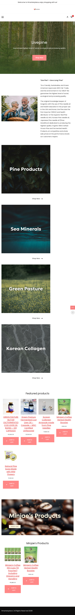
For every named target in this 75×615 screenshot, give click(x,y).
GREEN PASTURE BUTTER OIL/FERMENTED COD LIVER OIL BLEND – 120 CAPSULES (10, 424)
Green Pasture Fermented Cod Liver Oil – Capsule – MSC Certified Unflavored (29, 424)
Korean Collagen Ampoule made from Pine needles (46, 422)
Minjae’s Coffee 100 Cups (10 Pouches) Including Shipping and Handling (12, 572)
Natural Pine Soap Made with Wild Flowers (11, 470)
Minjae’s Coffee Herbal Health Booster (64, 420)
